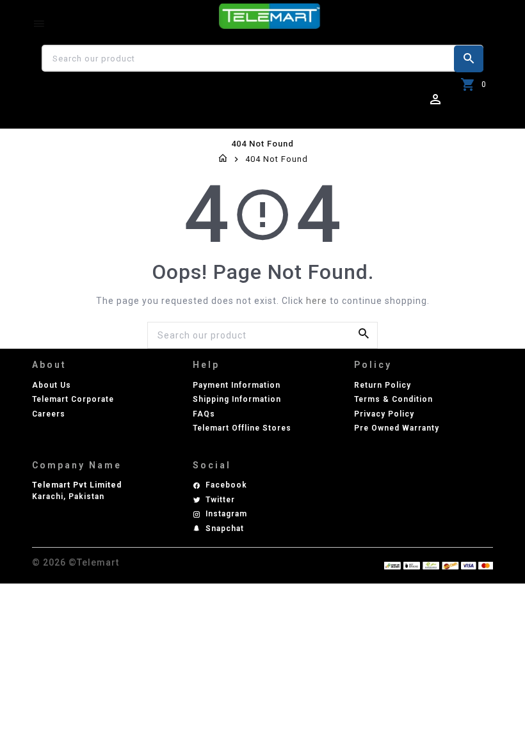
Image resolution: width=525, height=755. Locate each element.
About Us (51, 385)
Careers (48, 413)
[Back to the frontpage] (223, 159)
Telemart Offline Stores (242, 428)
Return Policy (382, 385)
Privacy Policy (384, 413)
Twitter (220, 499)
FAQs (204, 413)
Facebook (226, 485)
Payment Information (236, 385)
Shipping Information (237, 399)
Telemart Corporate (73, 399)
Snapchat (225, 528)
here (316, 301)
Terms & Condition (393, 399)
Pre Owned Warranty (396, 428)
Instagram (226, 513)
